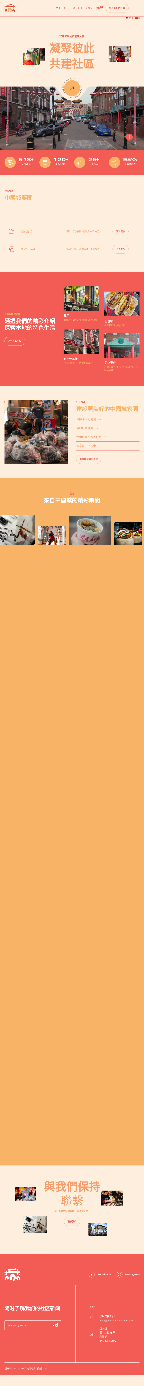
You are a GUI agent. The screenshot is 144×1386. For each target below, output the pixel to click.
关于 (65, 8)
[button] (89, 11)
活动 (73, 8)
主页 (58, 8)
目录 (80, 8)
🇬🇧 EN (129, 18)
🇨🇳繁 (137, 18)
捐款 (98, 8)
